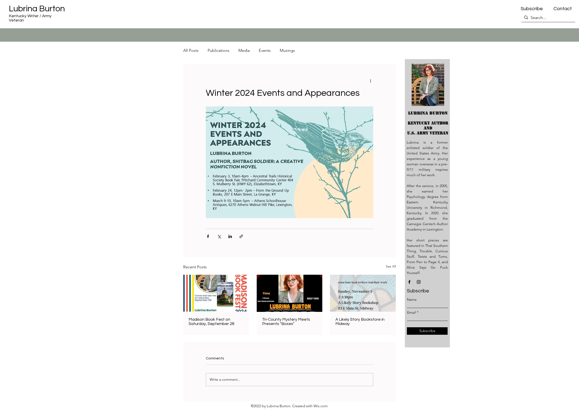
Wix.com (320, 406)
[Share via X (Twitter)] (219, 236)
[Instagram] (418, 281)
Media (244, 50)
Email (411, 312)
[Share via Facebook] (208, 236)
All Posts (191, 50)
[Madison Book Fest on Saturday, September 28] (216, 293)
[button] (531, 8)
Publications (218, 50)
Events (265, 50)
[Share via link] (241, 236)
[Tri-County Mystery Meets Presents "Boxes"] (290, 293)
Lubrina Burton (37, 8)
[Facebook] (409, 281)
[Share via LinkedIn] (230, 236)
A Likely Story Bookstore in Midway (359, 321)
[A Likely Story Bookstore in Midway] (363, 293)
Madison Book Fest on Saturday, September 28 (211, 321)
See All (391, 266)
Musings (287, 50)
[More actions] (370, 80)
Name (412, 299)
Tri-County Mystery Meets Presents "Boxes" (286, 321)
